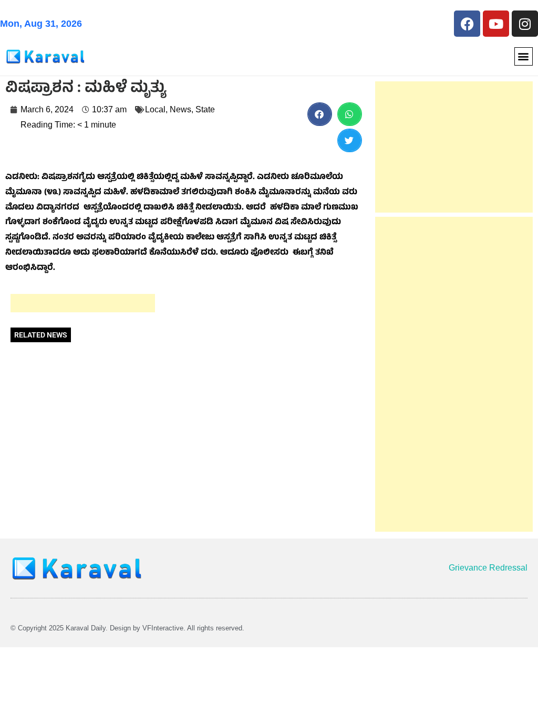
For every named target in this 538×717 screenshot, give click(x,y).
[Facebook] (467, 23)
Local (155, 109)
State (205, 109)
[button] (523, 56)
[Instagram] (525, 23)
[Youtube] (496, 23)
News (180, 109)
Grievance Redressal (488, 567)
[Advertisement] (83, 303)
